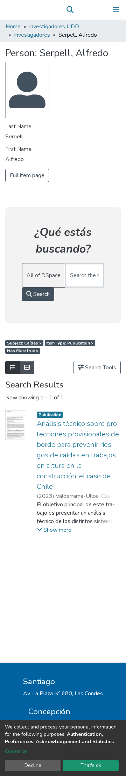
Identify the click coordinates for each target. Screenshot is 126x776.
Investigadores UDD (54, 26)
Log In (94, 10)
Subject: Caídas (24, 343)
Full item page (27, 175)
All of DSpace (44, 275)
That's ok (90, 765)
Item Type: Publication (69, 343)
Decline (32, 765)
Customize (16, 751)
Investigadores (32, 35)
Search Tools (100, 367)
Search (41, 294)
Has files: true (22, 351)
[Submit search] (69, 10)
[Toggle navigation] (116, 10)
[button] (80, 10)
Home (13, 26)
